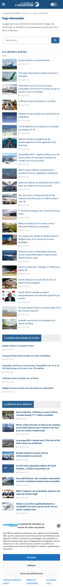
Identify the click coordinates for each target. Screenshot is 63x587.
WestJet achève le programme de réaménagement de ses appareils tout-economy (37, 142)
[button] (58, 525)
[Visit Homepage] (27, 4)
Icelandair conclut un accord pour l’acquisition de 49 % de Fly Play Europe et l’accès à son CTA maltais (38, 88)
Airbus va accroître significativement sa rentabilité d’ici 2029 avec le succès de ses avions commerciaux (37, 507)
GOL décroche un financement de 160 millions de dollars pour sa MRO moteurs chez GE (38, 198)
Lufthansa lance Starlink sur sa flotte (37, 101)
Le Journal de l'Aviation (11, 13)
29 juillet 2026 (22, 460)
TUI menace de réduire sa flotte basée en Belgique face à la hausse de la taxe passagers (38, 239)
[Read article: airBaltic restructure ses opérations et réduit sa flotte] (9, 324)
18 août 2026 (24, 230)
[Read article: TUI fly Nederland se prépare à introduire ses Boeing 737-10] (9, 130)
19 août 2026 (24, 164)
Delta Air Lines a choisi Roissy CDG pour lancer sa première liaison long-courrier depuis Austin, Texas (37, 254)
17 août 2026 (24, 302)
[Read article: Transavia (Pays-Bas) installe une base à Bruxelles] (9, 77)
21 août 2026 (24, 64)
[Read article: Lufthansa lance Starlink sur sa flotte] (9, 105)
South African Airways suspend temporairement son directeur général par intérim (39, 295)
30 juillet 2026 (23, 434)
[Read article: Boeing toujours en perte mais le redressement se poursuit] (8, 456)
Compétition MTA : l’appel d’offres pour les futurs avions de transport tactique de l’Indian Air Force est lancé (38, 157)
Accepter (31, 557)
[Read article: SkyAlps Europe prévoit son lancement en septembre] (9, 117)
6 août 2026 (22, 419)
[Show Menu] (3, 4)
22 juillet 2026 (22, 513)
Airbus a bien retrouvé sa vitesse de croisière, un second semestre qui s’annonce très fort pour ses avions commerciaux (38, 428)
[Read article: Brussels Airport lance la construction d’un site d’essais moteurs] (9, 311)
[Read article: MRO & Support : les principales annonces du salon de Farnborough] (8, 494)
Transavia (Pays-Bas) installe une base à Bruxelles (26, 356)
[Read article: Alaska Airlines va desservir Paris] (9, 64)
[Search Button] (55, 40)
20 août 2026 (25, 105)
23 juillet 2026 (22, 485)
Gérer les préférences (31, 573)
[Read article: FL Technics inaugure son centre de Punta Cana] (9, 214)
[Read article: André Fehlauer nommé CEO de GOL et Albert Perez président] (9, 283)
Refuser (32, 565)
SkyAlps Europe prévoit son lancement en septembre (28, 388)
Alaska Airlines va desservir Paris (34, 60)
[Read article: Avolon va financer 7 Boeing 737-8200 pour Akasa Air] (9, 271)
